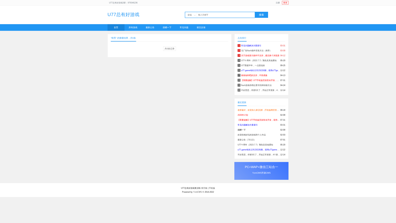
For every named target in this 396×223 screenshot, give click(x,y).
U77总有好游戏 (123, 14)
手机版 (212, 188)
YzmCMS (197, 192)
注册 (278, 3)
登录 (285, 3)
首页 (116, 27)
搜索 (261, 14)
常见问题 (184, 27)
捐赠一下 (167, 27)
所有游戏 (133, 27)
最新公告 (150, 27)
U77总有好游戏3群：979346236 (123, 3)
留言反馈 (201, 27)
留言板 (204, 188)
